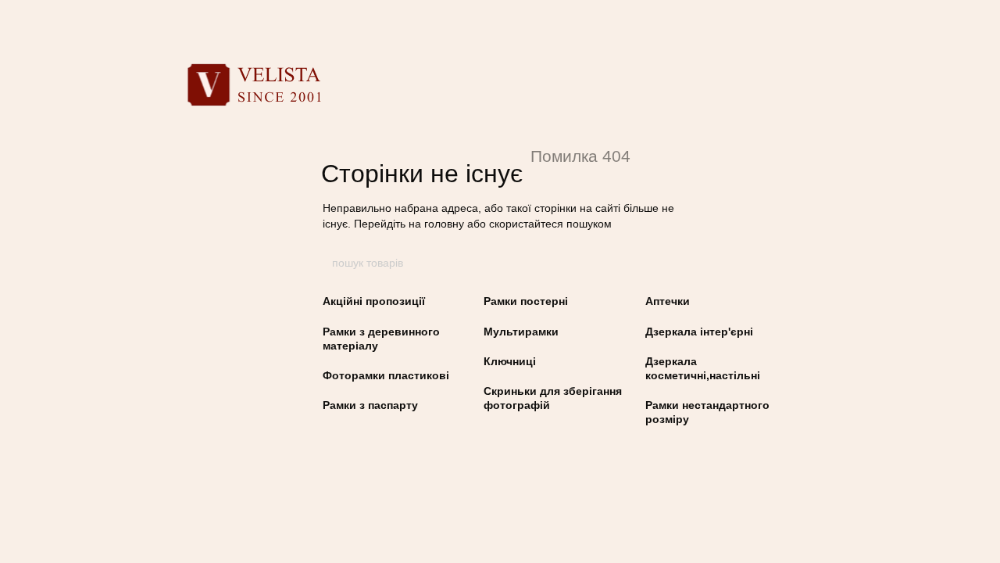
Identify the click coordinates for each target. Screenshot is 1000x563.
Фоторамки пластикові (386, 375)
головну (444, 223)
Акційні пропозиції (374, 301)
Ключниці (510, 361)
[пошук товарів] (669, 262)
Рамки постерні (526, 301)
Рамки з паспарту (370, 405)
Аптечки (667, 301)
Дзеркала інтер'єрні (699, 331)
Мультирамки (521, 331)
